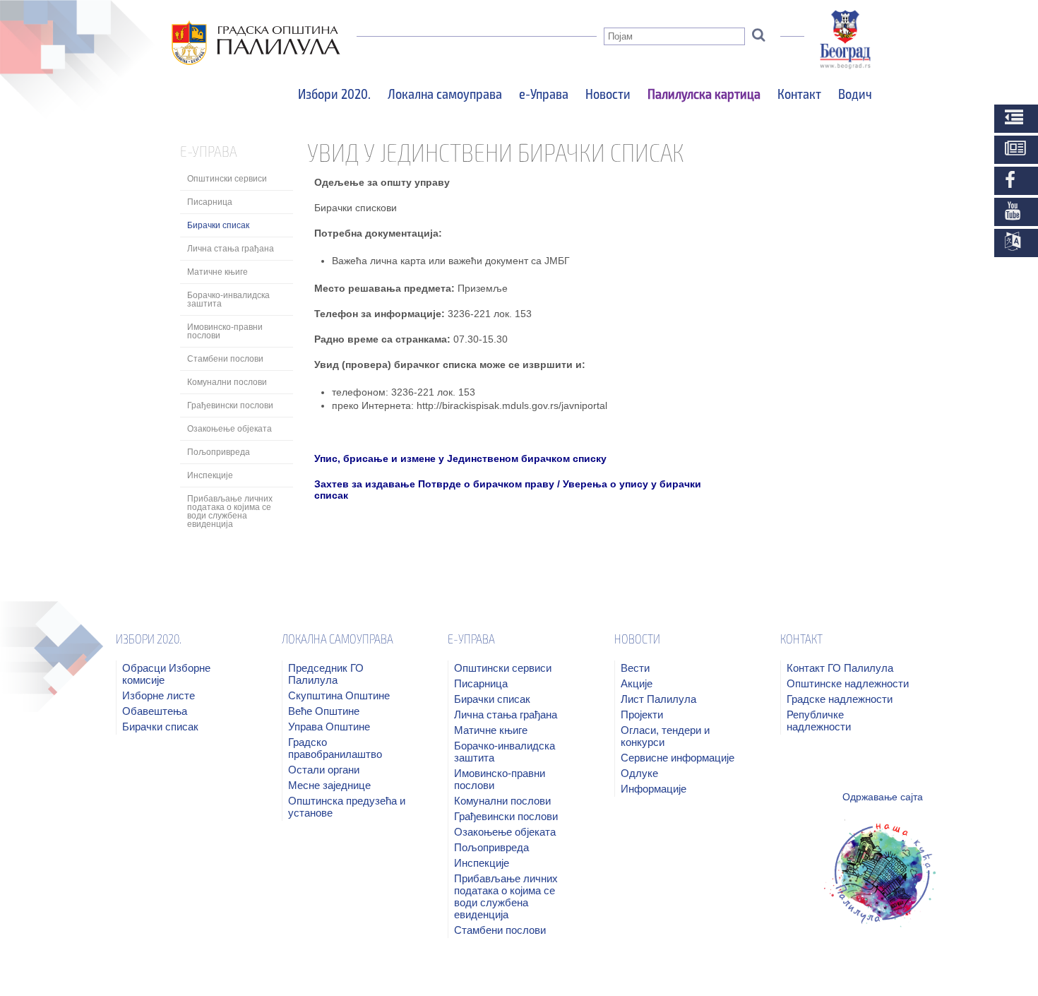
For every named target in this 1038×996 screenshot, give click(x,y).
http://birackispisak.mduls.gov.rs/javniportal (510, 405)
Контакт (799, 93)
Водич (855, 93)
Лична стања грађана (230, 249)
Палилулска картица (704, 93)
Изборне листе (158, 695)
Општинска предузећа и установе (346, 807)
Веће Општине (323, 711)
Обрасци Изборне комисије (166, 674)
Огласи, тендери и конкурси (665, 736)
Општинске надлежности (848, 683)
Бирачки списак (218, 225)
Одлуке (639, 773)
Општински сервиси (227, 179)
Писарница (209, 202)
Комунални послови (227, 382)
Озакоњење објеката (229, 429)
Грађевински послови (230, 405)
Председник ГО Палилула (326, 674)
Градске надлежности (840, 699)
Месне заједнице (329, 785)
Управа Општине (329, 727)
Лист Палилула (658, 699)
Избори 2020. (334, 93)
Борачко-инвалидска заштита (228, 299)
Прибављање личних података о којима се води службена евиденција (230, 511)
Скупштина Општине (339, 695)
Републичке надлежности (819, 721)
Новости (608, 93)
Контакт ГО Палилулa (840, 668)
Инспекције (210, 475)
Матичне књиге (217, 272)
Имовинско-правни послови (225, 331)
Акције (636, 683)
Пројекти (642, 715)
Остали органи (323, 770)
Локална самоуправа (445, 93)
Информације (653, 789)
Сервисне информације (677, 758)
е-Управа (543, 93)
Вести (635, 668)
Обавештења (154, 711)
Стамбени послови (225, 359)
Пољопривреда (218, 452)
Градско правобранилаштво (335, 748)
